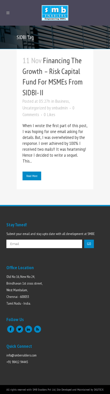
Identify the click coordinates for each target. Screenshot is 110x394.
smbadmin (60, 108)
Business (62, 101)
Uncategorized (34, 108)
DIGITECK (99, 389)
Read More (31, 176)
